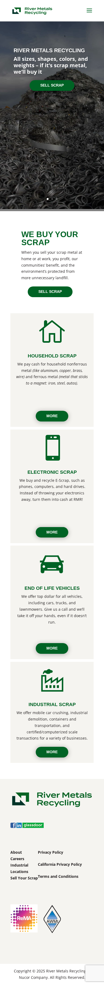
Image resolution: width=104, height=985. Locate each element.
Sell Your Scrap (24, 877)
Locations (19, 871)
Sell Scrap (52, 85)
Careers (17, 858)
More (52, 416)
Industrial (19, 865)
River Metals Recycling (49, 50)
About (16, 852)
